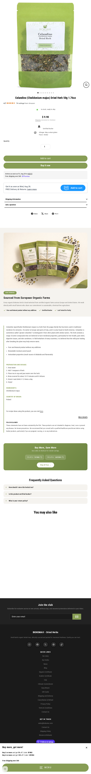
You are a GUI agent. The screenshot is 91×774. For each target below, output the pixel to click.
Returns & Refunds (45, 735)
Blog (45, 668)
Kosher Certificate (45, 676)
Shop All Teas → (45, 465)
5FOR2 (33, 457)
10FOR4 (54, 457)
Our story (45, 656)
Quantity (6, 141)
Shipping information (13, 199)
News (45, 664)
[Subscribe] (76, 617)
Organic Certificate (45, 672)
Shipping (38, 120)
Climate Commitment (45, 684)
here (41, 411)
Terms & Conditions (45, 708)
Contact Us (45, 712)
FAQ (45, 680)
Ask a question (10, 205)
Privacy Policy (45, 704)
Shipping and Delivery (45, 696)
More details (82, 417)
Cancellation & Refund (45, 700)
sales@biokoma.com (45, 723)
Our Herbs (45, 660)
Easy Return (45, 688)
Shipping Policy (45, 731)
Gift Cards (45, 692)
